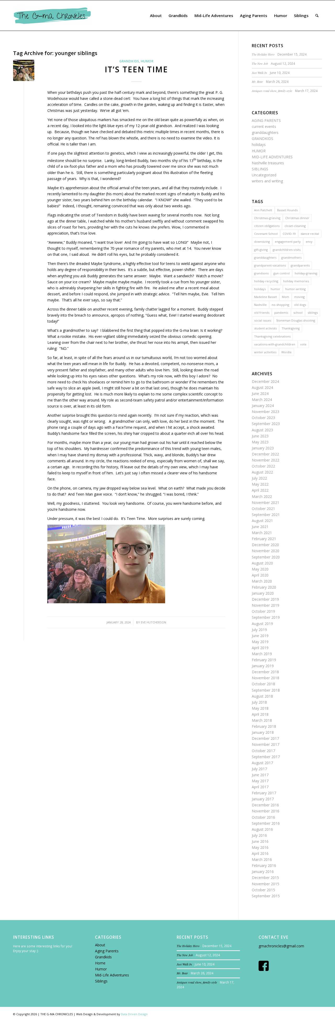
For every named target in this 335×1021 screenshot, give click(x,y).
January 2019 (263, 665)
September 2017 (266, 756)
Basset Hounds (287, 210)
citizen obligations (267, 226)
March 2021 (262, 532)
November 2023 (265, 411)
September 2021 (266, 514)
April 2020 (260, 575)
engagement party (288, 241)
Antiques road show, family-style (272, 91)
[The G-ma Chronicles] (52, 15)
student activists (265, 328)
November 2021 (265, 502)
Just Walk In (259, 72)
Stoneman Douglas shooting (295, 320)
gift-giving (261, 250)
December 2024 (265, 381)
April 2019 (260, 647)
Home (100, 962)
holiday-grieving (306, 273)
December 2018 (265, 671)
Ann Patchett (263, 210)
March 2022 (262, 496)
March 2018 (262, 720)
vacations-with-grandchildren (274, 344)
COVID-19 (289, 234)
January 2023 (263, 448)
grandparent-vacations (270, 265)
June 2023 (260, 435)
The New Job (260, 63)
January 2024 (263, 405)
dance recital (310, 234)
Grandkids (103, 956)
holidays (259, 144)
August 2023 (262, 429)
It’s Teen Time (136, 69)
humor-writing (295, 289)
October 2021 (263, 508)
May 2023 (260, 441)
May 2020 (260, 569)
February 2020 (264, 587)
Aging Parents (107, 950)
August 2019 (262, 623)
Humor (101, 968)
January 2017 (263, 798)
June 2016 (260, 841)
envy (309, 241)
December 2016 (265, 804)
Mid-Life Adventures (112, 975)
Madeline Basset (265, 297)
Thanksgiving (291, 328)
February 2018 (264, 726)
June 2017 (260, 774)
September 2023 (266, 423)
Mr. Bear (257, 81)
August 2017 (262, 762)
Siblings (101, 981)
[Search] (317, 15)
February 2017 (264, 792)
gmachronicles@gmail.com (281, 945)
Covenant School (266, 234)
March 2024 (262, 399)
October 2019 (263, 611)
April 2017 (260, 786)
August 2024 (262, 387)
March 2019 (262, 653)
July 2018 (259, 702)
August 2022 (262, 472)
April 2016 (260, 853)
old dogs (300, 305)
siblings (313, 312)
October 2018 (263, 683)
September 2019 (266, 617)
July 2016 (259, 835)
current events (264, 126)
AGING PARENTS (266, 120)
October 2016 (263, 817)
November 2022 (265, 460)
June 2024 (260, 393)
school (298, 312)
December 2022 (265, 454)
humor (275, 289)
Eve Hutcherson (153, 622)
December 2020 (265, 544)
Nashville (260, 305)
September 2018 (266, 690)
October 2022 (263, 466)
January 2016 (263, 871)
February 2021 (264, 538)
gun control (281, 273)
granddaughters (265, 132)
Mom (285, 297)
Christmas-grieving (267, 218)
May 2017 (260, 780)
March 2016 (262, 859)
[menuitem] (156, 15)
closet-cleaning (295, 226)
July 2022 (259, 478)
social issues (262, 320)
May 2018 (260, 708)
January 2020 (263, 593)
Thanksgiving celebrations (272, 336)
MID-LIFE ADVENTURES (272, 156)
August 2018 (262, 696)
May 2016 (260, 847)
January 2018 (263, 732)
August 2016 (262, 829)
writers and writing (267, 180)
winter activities (265, 352)
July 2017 (259, 768)
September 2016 (266, 823)
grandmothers (291, 257)
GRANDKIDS (129, 61)
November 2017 (265, 744)
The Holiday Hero (263, 54)
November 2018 (265, 677)
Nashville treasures (268, 162)
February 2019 (264, 659)
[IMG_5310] (23, 70)
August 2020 (262, 563)
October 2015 (263, 889)
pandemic (281, 312)
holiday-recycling (266, 281)
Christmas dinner (297, 218)
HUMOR (147, 61)
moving (299, 297)
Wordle (286, 352)
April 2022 (260, 490)
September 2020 (266, 557)
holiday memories (296, 281)
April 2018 (260, 714)
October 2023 (263, 417)
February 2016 (264, 865)
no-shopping (280, 305)
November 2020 (265, 550)
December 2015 (265, 877)
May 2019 (260, 641)
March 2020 (262, 581)
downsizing (262, 241)
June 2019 (260, 635)
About (100, 944)
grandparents (300, 265)
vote (303, 344)
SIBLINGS (260, 168)
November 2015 (265, 883)
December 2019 (265, 599)
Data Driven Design (134, 1014)
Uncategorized (264, 174)
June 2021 (260, 526)
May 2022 (260, 484)
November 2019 (265, 605)
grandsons (261, 273)
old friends (261, 312)
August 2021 (262, 520)
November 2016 (265, 810)
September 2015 (266, 895)
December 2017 (265, 738)
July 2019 (259, 629)
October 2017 (263, 750)
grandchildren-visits (286, 250)
